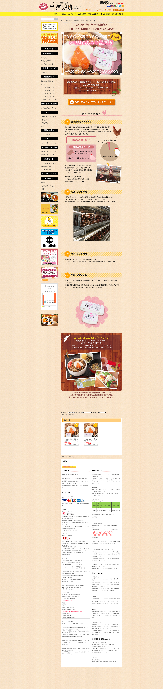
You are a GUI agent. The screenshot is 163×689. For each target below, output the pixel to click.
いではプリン (45, 123)
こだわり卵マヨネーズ (48, 143)
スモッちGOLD (46, 61)
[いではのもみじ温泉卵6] (72, 436)
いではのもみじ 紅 (48, 87)
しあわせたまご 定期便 (49, 99)
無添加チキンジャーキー (49, 152)
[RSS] (44, 280)
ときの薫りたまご (47, 64)
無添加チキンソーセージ (49, 155)
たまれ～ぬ (44, 126)
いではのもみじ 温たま (48, 108)
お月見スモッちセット (48, 186)
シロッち (44, 72)
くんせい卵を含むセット (49, 163)
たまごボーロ (45, 134)
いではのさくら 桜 (48, 93)
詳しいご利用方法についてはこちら (71, 530)
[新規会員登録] (49, 43)
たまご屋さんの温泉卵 (72, 20)
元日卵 (43, 189)
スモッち (44, 58)
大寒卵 (43, 183)
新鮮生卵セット (46, 166)
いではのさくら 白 (48, 96)
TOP (62, 20)
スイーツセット (46, 169)
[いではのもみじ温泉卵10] (91, 436)
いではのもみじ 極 (48, 90)
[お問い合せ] (117, 15)
